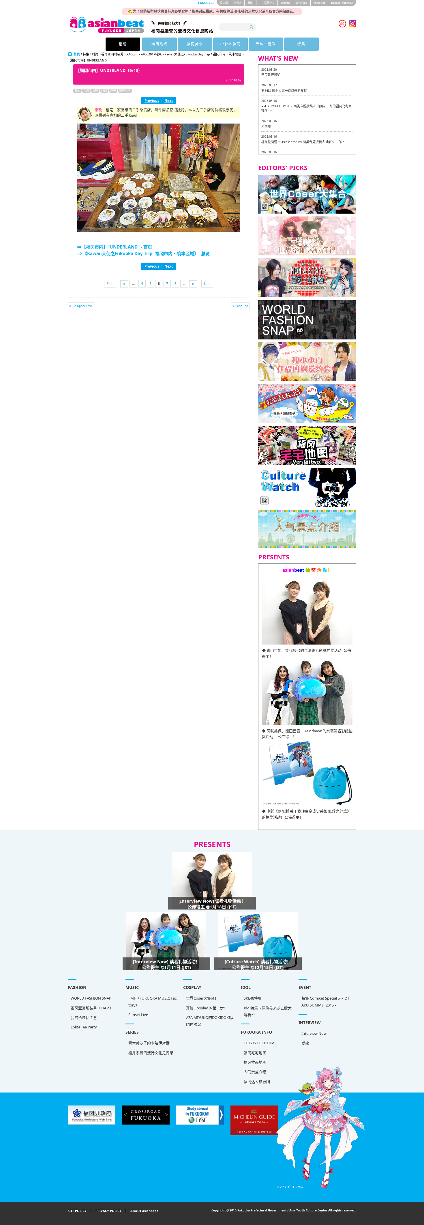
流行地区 (125, 91)
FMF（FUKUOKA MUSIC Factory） (152, 1001)
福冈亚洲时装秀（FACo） (119, 54)
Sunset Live (138, 1014)
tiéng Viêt (319, 3)
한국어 (237, 3)
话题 (123, 44)
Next (168, 100)
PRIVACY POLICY (108, 1211)
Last (207, 283)
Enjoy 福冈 (230, 44)
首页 (77, 54)
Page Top (241, 306)
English (285, 3)
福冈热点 (159, 44)
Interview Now (314, 1033)
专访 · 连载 (266, 44)
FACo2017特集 (151, 54)
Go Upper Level (82, 306)
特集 (301, 44)
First (110, 283)
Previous (152, 100)
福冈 (95, 91)
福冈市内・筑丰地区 (227, 54)
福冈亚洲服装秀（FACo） (92, 1008)
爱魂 (305, 1043)
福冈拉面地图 (255, 1062)
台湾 (86, 91)
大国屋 (266, 126)
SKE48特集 (253, 998)
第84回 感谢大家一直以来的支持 (284, 90)
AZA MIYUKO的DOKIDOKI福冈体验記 (210, 1021)
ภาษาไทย (301, 3)
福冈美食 (195, 44)
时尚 (95, 54)
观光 (113, 91)
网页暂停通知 (270, 74)
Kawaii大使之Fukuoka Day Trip (187, 54)
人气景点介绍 (255, 1071)
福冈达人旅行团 (257, 1081)
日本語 (224, 3)
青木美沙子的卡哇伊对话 (149, 1042)
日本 (77, 91)
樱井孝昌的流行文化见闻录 (150, 1052)
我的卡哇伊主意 (84, 1017)
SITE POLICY (77, 1211)
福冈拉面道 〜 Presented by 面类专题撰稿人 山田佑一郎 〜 (303, 142)
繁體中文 (269, 3)
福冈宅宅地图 (255, 1052)
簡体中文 (252, 3)
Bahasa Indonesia (342, 3)
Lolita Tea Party (84, 1027)
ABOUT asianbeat (144, 1211)
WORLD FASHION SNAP (91, 998)
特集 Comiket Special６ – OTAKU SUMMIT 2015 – (325, 1001)
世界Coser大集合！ (202, 998)
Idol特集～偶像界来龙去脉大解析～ (268, 1011)
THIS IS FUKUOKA (259, 1042)
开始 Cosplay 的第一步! (205, 1008)
